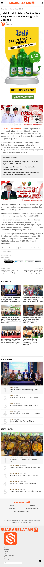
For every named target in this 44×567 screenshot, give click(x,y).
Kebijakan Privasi (32, 509)
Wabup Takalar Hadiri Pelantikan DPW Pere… (25, 467)
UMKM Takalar (7, 251)
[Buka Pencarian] (42, 3)
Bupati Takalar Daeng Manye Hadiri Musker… (25, 491)
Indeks (32, 506)
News (11, 387)
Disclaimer (11, 509)
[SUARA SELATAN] (22, 3)
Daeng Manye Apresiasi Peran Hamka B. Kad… (23, 460)
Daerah (11, 458)
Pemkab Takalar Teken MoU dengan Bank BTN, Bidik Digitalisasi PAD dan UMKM (10, 299)
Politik (21, 458)
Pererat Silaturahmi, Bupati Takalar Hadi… (24, 483)
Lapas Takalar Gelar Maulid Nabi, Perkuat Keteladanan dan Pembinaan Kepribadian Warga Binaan (11, 320)
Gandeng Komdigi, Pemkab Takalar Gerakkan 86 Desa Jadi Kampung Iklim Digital (10, 341)
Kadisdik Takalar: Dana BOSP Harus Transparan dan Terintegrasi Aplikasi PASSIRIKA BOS (33, 320)
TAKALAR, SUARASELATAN (11, 129)
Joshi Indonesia (23, 248)
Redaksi (11, 506)
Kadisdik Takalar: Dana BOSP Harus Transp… (25, 413)
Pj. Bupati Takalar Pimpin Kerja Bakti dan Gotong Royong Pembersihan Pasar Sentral (9, 271)
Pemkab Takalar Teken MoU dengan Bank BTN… (23, 390)
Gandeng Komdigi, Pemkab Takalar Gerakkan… (21, 422)
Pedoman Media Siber (21, 512)
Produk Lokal (35, 248)
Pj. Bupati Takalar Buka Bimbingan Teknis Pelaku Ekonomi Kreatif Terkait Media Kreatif (33, 271)
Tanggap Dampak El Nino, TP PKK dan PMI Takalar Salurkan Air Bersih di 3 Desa (33, 299)
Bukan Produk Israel (9, 248)
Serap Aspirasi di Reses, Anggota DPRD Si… (24, 475)
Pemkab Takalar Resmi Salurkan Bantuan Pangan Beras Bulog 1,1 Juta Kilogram (32, 342)
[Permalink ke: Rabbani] (3, 23)
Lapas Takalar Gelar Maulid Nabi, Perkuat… (24, 405)
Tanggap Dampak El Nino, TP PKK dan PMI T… (25, 397)
